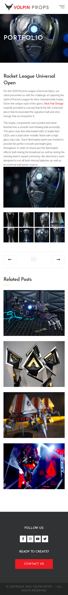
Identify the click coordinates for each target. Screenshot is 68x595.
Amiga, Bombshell (34, 311)
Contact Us (34, 564)
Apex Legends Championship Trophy (34, 464)
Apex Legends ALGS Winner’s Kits (34, 413)
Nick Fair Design (53, 103)
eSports (34, 356)
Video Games (34, 305)
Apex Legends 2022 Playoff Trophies (34, 362)
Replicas (31, 407)
